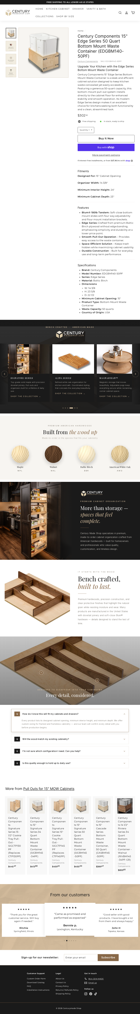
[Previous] (4, 374)
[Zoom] (43, 53)
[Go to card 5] (74, 408)
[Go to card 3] (67, 408)
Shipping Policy (63, 994)
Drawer (78, 9)
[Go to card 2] (65, 408)
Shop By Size (65, 16)
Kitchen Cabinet (58, 9)
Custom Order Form (36, 978)
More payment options (106, 155)
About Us (60, 978)
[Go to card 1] (63, 408)
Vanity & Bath (96, 9)
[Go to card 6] (77, 408)
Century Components (88, 61)
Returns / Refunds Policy (67, 990)
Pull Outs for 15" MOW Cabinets (48, 789)
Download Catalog (36, 982)
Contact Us (61, 982)
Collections (45, 16)
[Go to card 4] (71, 408)
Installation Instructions (38, 990)
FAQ (29, 986)
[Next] (135, 374)
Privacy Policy (62, 986)
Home (39, 9)
